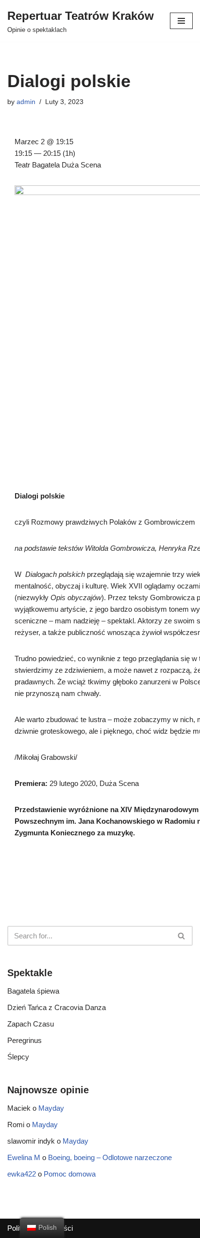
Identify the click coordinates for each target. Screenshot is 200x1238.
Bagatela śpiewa (33, 991)
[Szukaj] (182, 936)
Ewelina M (23, 1157)
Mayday (51, 1108)
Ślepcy (18, 1057)
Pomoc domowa (70, 1174)
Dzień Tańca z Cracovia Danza (56, 1007)
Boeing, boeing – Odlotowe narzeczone (110, 1157)
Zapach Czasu (30, 1024)
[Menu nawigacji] (181, 21)
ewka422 (21, 1174)
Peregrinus (24, 1040)
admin (26, 102)
